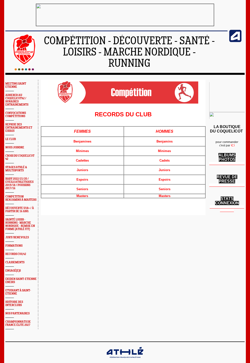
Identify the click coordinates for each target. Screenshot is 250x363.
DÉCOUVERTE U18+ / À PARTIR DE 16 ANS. (19, 210)
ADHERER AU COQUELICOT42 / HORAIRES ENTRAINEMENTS (16, 100)
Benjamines (82, 141)
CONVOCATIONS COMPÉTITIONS (15, 114)
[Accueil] (24, 69)
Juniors (82, 170)
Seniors (82, 189)
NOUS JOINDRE (14, 147)
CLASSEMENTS (14, 262)
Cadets (164, 160)
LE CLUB (10, 139)
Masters (82, 196)
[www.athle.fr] (235, 41)
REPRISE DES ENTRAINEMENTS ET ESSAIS (18, 127)
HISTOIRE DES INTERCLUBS (14, 303)
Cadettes (82, 160)
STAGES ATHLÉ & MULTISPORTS (16, 169)
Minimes (82, 151)
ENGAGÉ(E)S (13, 270)
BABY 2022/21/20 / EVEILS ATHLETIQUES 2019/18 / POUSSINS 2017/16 (19, 183)
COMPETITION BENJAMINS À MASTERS (20, 198)
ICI (233, 145)
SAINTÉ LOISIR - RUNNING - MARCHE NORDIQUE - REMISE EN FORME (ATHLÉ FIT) (20, 224)
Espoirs (82, 179)
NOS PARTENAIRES (17, 313)
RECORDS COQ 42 (15, 254)
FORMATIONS (13, 245)
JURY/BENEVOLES (17, 237)
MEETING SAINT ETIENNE (15, 85)
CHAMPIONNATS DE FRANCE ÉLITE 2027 (18, 323)
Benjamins (164, 141)
